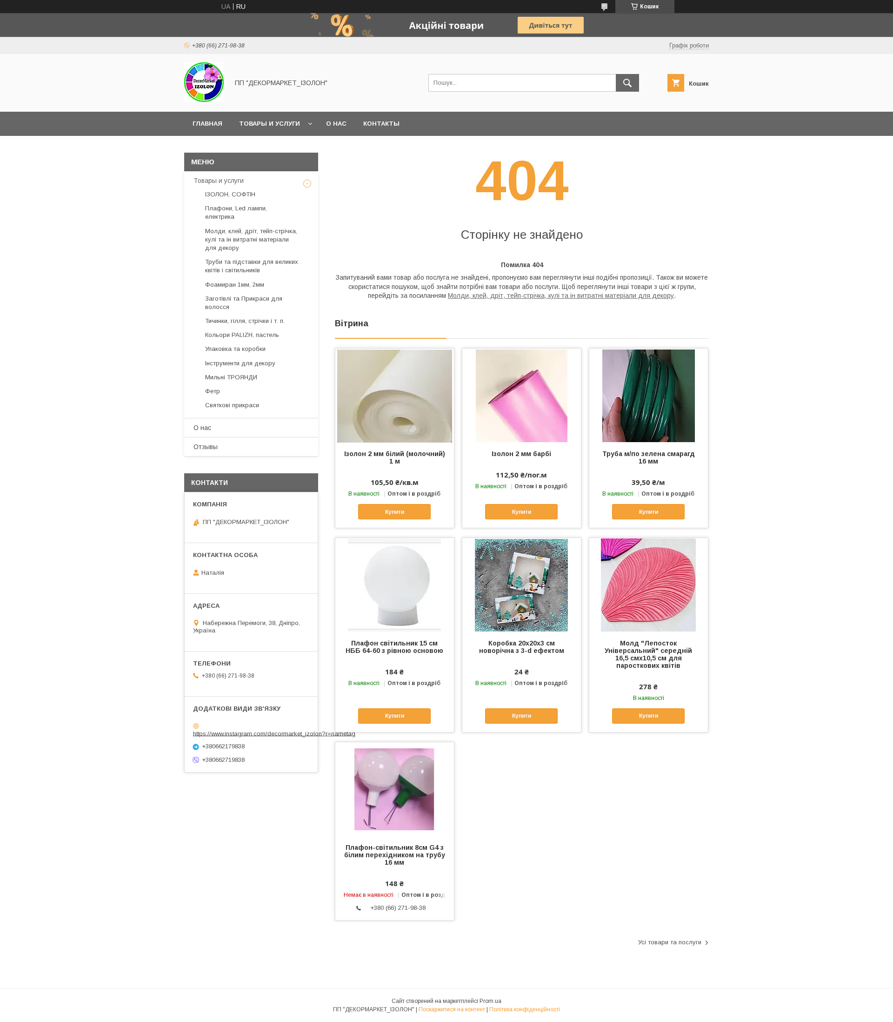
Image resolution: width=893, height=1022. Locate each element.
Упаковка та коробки (235, 348)
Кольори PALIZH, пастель (242, 334)
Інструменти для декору (240, 363)
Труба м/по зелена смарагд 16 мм (648, 457)
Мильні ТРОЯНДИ (231, 377)
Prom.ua (490, 1001)
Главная (207, 123)
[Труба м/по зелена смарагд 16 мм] (648, 395)
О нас (336, 123)
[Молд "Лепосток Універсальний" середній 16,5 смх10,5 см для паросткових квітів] (648, 584)
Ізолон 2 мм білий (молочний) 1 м (394, 457)
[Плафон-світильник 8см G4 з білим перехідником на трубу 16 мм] (394, 788)
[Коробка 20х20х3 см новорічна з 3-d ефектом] (521, 584)
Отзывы (205, 446)
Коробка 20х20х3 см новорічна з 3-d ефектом (521, 646)
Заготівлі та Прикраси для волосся (243, 302)
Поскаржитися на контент (452, 1009)
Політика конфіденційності (524, 1009)
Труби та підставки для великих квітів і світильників (251, 266)
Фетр (212, 391)
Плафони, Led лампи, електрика (236, 212)
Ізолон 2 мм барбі (521, 453)
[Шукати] (627, 83)
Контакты (381, 123)
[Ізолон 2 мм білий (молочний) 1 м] (394, 395)
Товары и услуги (269, 123)
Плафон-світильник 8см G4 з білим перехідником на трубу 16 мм (394, 855)
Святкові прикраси (232, 405)
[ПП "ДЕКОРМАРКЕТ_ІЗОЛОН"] (204, 99)
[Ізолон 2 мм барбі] (521, 395)
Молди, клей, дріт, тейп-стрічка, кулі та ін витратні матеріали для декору (561, 295)
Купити (394, 512)
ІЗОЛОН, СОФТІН (230, 194)
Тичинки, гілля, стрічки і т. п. (245, 320)
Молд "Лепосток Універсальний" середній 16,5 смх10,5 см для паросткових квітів (648, 654)
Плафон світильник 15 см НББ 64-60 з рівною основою (394, 646)
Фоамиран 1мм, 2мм (234, 284)
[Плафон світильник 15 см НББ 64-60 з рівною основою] (394, 584)
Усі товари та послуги (669, 942)
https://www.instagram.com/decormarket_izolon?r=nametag (274, 733)
